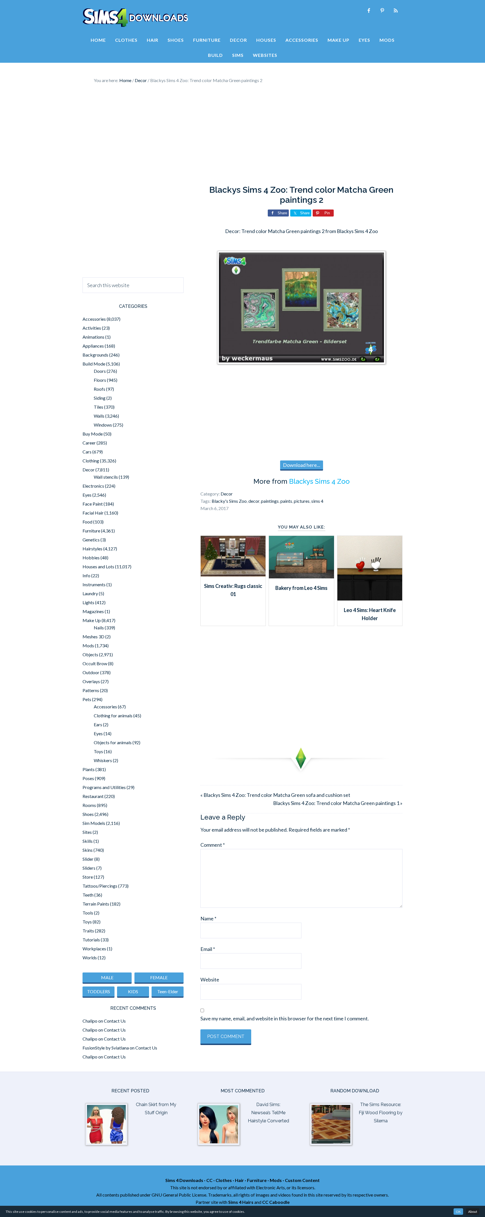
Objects (90, 654)
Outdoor (91, 672)
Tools (88, 912)
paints (286, 501)
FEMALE (159, 977)
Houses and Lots (98, 566)
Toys (98, 751)
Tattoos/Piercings (100, 885)
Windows (103, 424)
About (472, 1211)
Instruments (94, 584)
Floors (100, 380)
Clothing (91, 460)
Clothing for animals (113, 715)
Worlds (90, 957)
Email (207, 949)
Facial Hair (93, 512)
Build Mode (94, 363)
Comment (212, 845)
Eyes (87, 494)
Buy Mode (93, 433)
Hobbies (91, 557)
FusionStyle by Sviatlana (106, 1047)
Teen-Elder (167, 991)
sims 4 (317, 501)
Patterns (91, 690)
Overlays (91, 681)
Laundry (90, 593)
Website (209, 979)
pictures (302, 501)
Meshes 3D (93, 636)
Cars (87, 451)
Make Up (92, 620)
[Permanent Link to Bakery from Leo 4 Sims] (301, 576)
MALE (107, 977)
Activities (92, 328)
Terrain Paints (96, 903)
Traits (88, 930)
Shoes (88, 814)
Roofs (99, 389)
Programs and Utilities (104, 787)
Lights (88, 602)
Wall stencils (106, 477)
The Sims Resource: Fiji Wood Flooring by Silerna (380, 1112)
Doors (100, 371)
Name (208, 918)
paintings (270, 501)
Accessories (94, 319)
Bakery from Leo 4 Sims (301, 588)
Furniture (91, 530)
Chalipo (90, 1020)
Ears (98, 724)
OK (458, 1211)
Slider (88, 859)
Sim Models (94, 823)
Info (86, 575)
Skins (88, 850)
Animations (93, 336)
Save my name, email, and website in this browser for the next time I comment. (284, 1018)
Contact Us (115, 1020)
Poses (88, 778)
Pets (87, 699)
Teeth (88, 894)
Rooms (89, 805)
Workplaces (94, 948)
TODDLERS (98, 991)
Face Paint (93, 503)
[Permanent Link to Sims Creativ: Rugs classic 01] (233, 574)
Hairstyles (92, 548)
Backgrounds (95, 354)
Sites (87, 832)
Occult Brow (95, 663)
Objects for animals (113, 742)
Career (89, 442)
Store (88, 876)
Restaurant (93, 796)
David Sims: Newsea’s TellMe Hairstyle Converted (268, 1112)
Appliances (93, 345)
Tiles (98, 406)
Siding (100, 398)
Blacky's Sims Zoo (229, 501)
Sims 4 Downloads (135, 17)
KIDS (133, 991)
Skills (88, 841)
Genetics (91, 539)
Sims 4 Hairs (240, 1202)
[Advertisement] (242, 134)
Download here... (301, 465)
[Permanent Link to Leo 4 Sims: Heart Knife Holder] (369, 598)
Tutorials (91, 939)
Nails (99, 627)
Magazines (93, 611)
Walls (99, 415)
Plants (89, 769)
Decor (227, 493)
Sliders (89, 868)
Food (87, 521)
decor (253, 501)
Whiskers (103, 760)
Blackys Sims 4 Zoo (319, 481)
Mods (88, 645)
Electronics (93, 485)
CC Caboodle (276, 1202)
